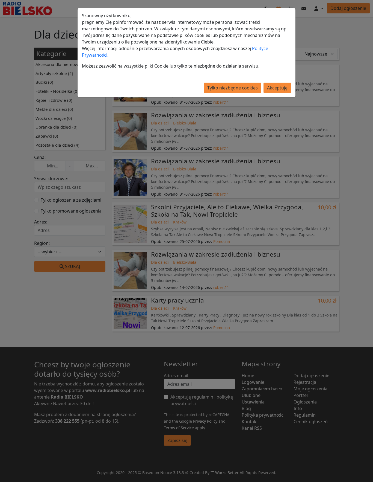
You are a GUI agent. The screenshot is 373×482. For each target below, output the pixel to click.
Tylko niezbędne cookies (232, 88)
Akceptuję (277, 88)
